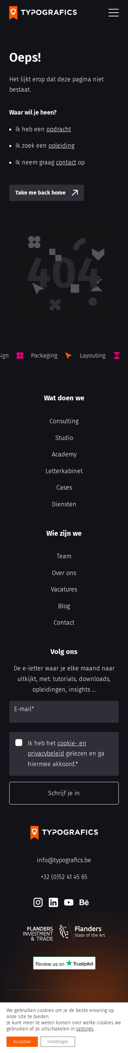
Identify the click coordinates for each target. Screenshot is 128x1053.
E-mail (24, 709)
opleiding (61, 145)
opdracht (58, 129)
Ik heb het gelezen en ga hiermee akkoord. (66, 753)
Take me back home (40, 192)
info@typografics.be (64, 860)
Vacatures (64, 589)
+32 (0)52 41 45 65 (64, 877)
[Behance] (84, 902)
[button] (114, 13)
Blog (64, 606)
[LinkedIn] (53, 902)
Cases (64, 487)
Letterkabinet (64, 471)
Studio (64, 438)
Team (64, 556)
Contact (64, 622)
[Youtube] (68, 902)
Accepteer (22, 1041)
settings (85, 1029)
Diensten (64, 504)
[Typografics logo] (43, 13)
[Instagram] (38, 902)
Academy (64, 454)
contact (66, 162)
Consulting (64, 421)
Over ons (64, 573)
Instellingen (57, 1041)
